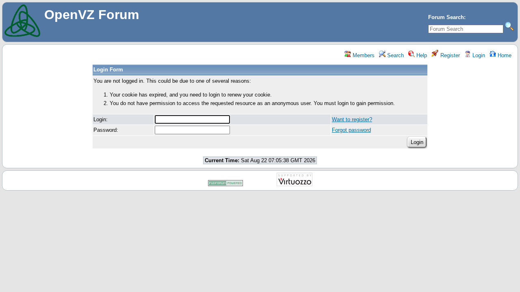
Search (395, 55)
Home (503, 55)
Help (421, 55)
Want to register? (352, 119)
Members (363, 55)
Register (449, 55)
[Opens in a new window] (225, 184)
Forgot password (351, 130)
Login (478, 55)
